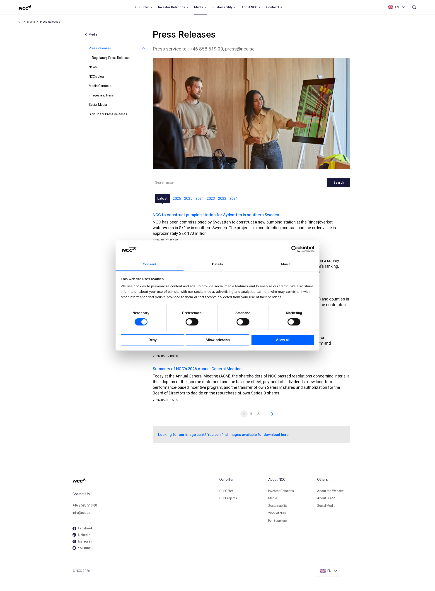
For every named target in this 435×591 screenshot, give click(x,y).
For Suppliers (277, 520)
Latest (162, 198)
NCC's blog (96, 76)
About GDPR (326, 498)
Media (31, 21)
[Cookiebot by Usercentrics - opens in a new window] (294, 249)
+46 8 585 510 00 (84, 505)
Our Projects (228, 498)
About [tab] (285, 264)
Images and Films (101, 95)
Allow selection (217, 340)
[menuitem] (144, 7)
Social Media (98, 104)
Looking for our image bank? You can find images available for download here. (223, 434)
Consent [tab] (149, 264)
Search (339, 182)
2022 (222, 198)
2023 (211, 198)
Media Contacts (100, 86)
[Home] (20, 22)
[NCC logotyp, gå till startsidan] (144, 480)
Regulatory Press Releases (111, 58)
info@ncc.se (81, 512)
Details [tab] (217, 264)
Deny (152, 340)
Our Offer (226, 491)
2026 (177, 198)
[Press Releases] (143, 48)
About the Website (330, 491)
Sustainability (278, 505)
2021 (234, 198)
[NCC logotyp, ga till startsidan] (25, 7)
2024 (200, 198)
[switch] (192, 322)
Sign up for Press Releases (108, 114)
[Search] (414, 7)
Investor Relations (281, 491)
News (93, 67)
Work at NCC (277, 513)
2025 (188, 198)
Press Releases (100, 48)
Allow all (283, 340)
